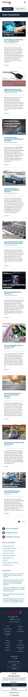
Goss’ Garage (20, 631)
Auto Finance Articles (8, 553)
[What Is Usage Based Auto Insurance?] (14, 280)
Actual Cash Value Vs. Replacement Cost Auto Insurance (12, 190)
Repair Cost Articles (8, 558)
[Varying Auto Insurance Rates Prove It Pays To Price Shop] (14, 230)
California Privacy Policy (20, 648)
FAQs (20, 643)
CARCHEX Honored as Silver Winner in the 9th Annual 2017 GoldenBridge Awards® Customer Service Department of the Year (13, 600)
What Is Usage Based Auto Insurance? (12, 292)
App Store (14, 664)
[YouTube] (16, 658)
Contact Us (7, 650)
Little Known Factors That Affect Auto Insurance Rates (13, 90)
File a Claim (7, 643)
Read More (6, 65)
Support (7, 640)
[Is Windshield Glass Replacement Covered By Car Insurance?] (14, 127)
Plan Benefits (7, 631)
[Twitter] (14, 658)
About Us (20, 626)
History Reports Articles (9, 555)
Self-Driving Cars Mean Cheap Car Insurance (14, 443)
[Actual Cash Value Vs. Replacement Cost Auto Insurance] (14, 178)
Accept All (14, 685)
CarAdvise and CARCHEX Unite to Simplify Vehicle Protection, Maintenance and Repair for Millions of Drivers (14, 589)
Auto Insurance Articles (9, 551)
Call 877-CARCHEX (12, 528)
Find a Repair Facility (7, 634)
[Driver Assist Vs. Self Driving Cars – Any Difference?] (14, 29)
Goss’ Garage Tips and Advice (10, 562)
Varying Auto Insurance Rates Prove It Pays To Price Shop (13, 242)
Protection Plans (7, 628)
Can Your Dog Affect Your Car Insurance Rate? (13, 346)
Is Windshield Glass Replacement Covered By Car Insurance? (13, 139)
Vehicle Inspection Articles (9, 548)
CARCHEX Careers (12, 533)
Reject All (14, 689)
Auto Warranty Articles (8, 546)
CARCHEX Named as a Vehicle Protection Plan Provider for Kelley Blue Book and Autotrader (13, 575)
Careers (7, 647)
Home (7, 626)
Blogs (20, 628)
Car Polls (5, 560)
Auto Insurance (7, 42)
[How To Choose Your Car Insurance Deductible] (14, 480)
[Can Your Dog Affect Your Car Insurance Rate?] (14, 332)
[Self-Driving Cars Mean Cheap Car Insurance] (14, 432)
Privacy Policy (20, 645)
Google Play (14, 668)
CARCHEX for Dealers (13, 537)
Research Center (14, 42)
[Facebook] (11, 658)
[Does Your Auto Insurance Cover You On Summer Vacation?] (14, 382)
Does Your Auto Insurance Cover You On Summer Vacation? (12, 395)
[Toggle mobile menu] (25, 2)
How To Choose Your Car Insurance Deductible (12, 491)
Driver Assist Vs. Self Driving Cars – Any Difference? (13, 40)
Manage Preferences (13, 692)
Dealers (7, 645)
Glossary (20, 640)
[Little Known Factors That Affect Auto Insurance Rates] (14, 78)
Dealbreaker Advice (8, 565)
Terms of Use (20, 651)
